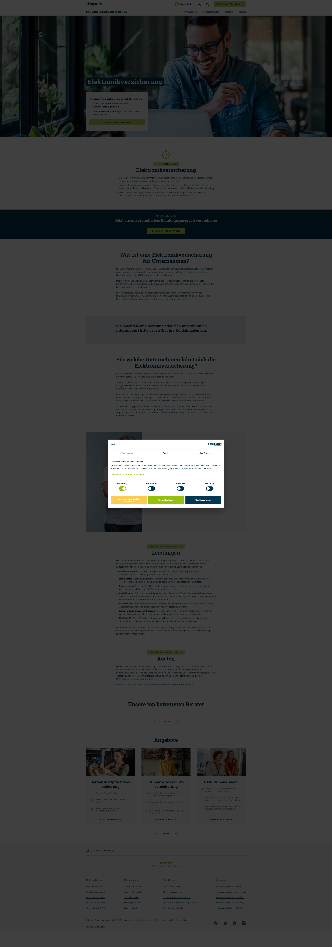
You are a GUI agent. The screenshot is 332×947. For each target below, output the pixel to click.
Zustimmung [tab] (127, 453)
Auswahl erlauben (166, 500)
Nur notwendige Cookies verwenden (128, 500)
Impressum (139, 474)
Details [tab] (166, 453)
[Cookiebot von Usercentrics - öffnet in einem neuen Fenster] (210, 444)
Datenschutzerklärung (121, 474)
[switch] (149, 488)
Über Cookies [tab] (205, 453)
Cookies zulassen (203, 500)
